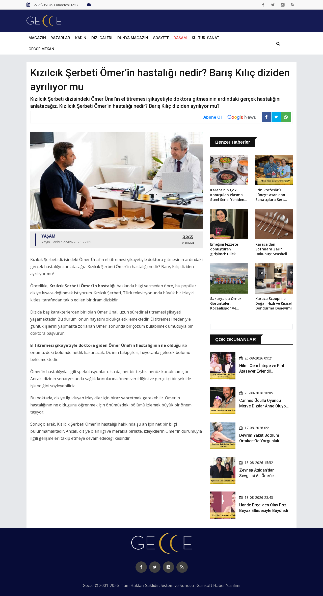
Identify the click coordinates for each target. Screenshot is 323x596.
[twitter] (273, 5)
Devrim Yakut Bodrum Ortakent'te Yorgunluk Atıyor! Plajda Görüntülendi (263, 441)
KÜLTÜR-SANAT (205, 38)
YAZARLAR (60, 38)
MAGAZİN (37, 38)
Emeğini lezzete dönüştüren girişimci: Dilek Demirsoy (224, 249)
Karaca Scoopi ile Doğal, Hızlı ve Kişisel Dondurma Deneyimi (273, 303)
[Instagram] (283, 5)
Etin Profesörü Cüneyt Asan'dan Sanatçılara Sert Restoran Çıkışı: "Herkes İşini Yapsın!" (273, 195)
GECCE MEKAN (41, 49)
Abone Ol (212, 117)
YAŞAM (180, 38)
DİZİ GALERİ (101, 38)
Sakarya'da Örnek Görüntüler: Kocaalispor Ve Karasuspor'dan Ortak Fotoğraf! (225, 303)
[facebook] (263, 5)
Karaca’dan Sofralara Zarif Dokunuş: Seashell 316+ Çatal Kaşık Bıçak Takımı (271, 249)
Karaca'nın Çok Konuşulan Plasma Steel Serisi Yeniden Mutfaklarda (227, 195)
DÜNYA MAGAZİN (132, 38)
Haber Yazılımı (226, 585)
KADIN (80, 38)
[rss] (293, 5)
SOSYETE (161, 38)
